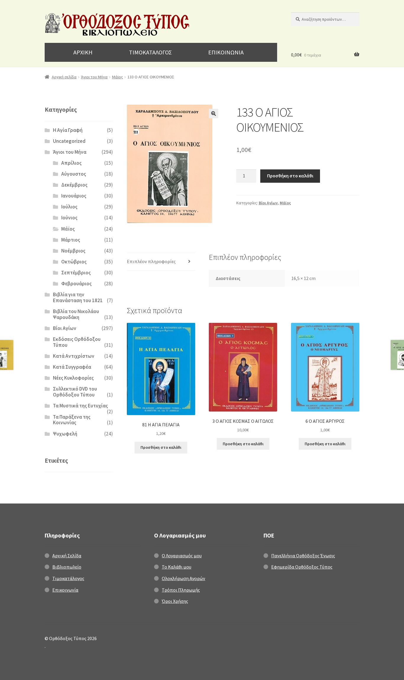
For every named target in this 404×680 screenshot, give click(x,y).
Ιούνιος (69, 217)
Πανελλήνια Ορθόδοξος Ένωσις (303, 555)
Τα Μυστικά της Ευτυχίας (80, 405)
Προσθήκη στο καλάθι (290, 176)
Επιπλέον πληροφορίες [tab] (151, 261)
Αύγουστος (73, 174)
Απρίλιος (71, 163)
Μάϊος (117, 77)
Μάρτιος (70, 240)
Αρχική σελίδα (64, 77)
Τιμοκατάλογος (68, 578)
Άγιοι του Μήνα (94, 77)
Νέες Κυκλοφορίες (73, 378)
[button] (213, 113)
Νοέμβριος (73, 250)
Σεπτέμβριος (76, 272)
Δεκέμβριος (74, 185)
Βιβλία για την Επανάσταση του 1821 (78, 297)
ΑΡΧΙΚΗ (83, 52)
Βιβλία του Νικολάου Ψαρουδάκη (76, 314)
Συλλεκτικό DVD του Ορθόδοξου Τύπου (75, 392)
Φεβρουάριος (76, 283)
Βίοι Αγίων (268, 202)
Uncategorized (69, 141)
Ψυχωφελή (65, 433)
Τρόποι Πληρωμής (181, 590)
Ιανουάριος (73, 195)
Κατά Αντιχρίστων (73, 356)
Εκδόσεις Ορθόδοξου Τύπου (77, 342)
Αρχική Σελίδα (66, 555)
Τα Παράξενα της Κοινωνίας (72, 420)
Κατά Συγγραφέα (72, 367)
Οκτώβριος (74, 261)
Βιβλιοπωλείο (66, 567)
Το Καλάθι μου (176, 567)
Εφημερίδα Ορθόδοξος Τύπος (301, 567)
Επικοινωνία (65, 590)
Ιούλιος (69, 206)
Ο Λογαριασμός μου (182, 555)
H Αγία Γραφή (68, 130)
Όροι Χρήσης (175, 601)
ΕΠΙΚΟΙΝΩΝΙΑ (226, 52)
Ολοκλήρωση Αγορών (183, 578)
